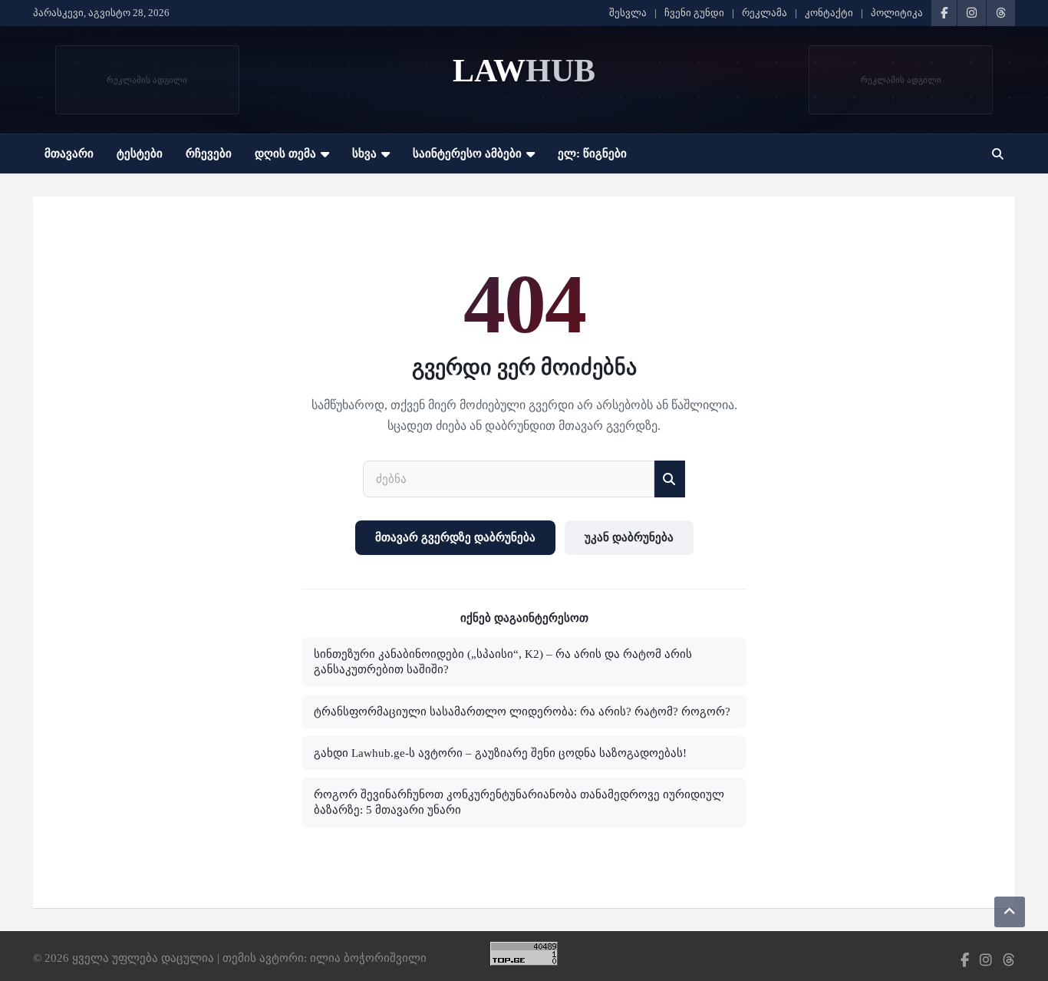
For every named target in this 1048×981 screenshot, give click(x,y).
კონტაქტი (829, 12)
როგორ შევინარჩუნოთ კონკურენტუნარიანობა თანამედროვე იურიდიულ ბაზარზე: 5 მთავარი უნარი (519, 802)
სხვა (364, 153)
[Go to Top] (1009, 912)
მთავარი (69, 153)
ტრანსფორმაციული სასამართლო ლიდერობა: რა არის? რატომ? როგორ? (522, 711)
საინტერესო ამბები (467, 153)
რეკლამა (764, 12)
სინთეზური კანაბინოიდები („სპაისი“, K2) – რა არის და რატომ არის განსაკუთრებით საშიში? (503, 661)
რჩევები (209, 153)
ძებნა (669, 479)
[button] (997, 153)
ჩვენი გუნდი (694, 12)
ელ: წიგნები (592, 153)
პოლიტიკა (897, 12)
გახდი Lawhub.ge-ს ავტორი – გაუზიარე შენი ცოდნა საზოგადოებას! (500, 753)
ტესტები (140, 153)
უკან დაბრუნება (629, 537)
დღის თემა (285, 153)
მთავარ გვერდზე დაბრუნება (455, 537)
